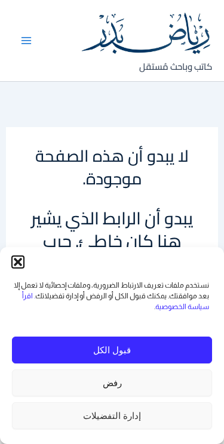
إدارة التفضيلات (112, 416)
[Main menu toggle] (26, 40)
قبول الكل (112, 350)
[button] (18, 262)
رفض (112, 383)
